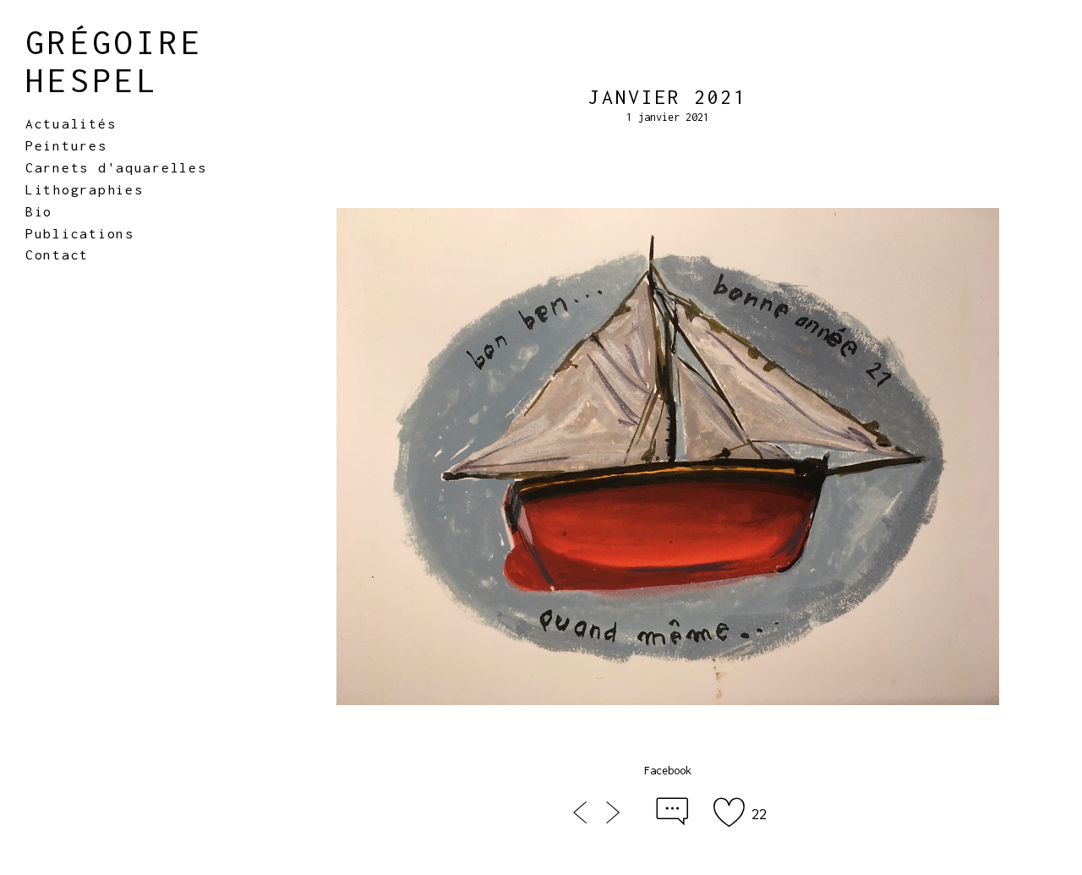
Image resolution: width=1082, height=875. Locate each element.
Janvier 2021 (667, 96)
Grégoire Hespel (114, 61)
